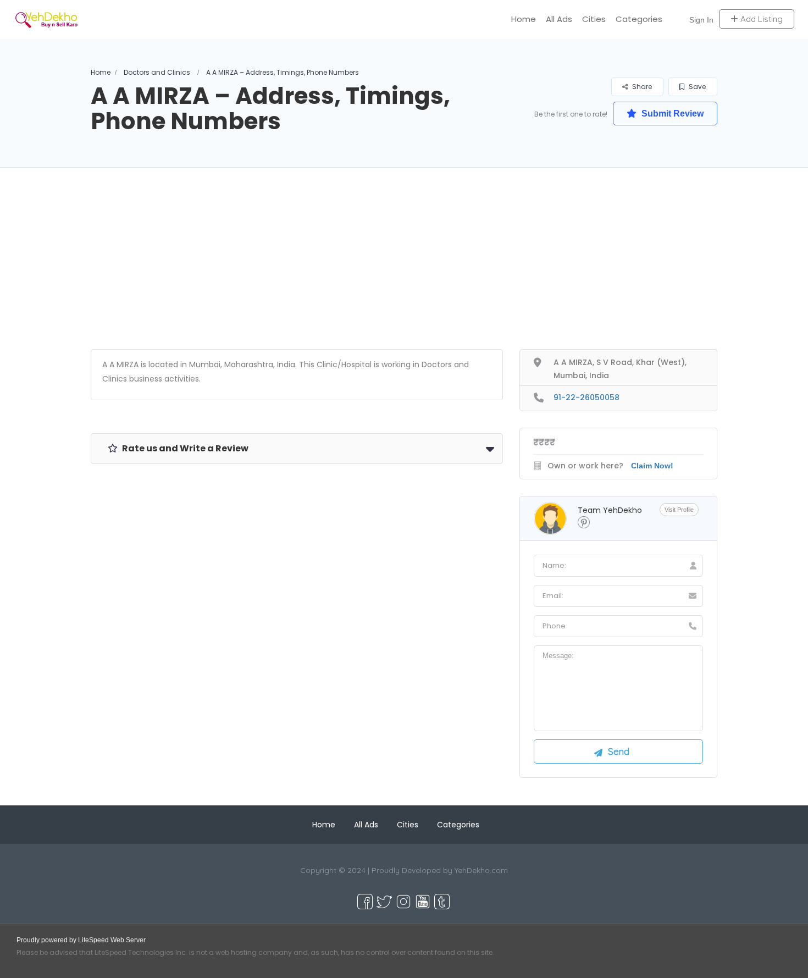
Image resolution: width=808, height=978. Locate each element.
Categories (639, 19)
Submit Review (671, 113)
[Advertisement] (404, 272)
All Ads (559, 19)
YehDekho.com (481, 870)
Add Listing (760, 19)
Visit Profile (679, 509)
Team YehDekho (610, 510)
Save (696, 86)
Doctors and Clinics (157, 72)
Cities (594, 19)
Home (523, 19)
